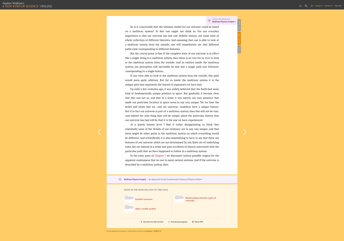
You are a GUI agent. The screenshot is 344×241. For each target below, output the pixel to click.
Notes (239, 49)
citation (148, 231)
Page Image (239, 25)
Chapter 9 (319, 6)
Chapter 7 (160, 155)
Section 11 (329, 6)
